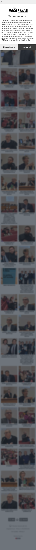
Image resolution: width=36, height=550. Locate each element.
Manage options (9, 47)
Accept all (27, 47)
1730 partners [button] (13, 20)
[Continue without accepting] (2, 2)
